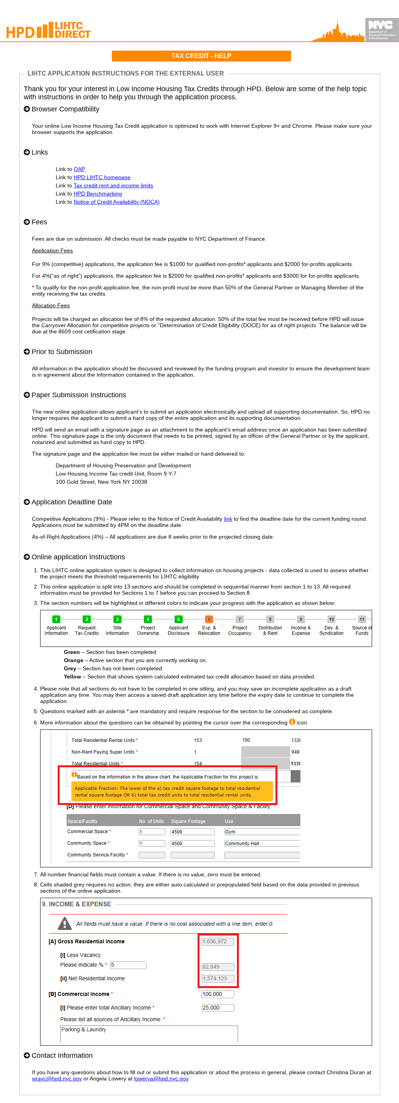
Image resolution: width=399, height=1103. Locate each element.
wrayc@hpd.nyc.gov (57, 1078)
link (228, 519)
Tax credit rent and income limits (113, 185)
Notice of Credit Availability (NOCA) (117, 202)
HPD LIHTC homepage (102, 177)
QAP (79, 169)
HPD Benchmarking (98, 193)
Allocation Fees (51, 305)
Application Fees (52, 250)
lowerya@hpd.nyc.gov (161, 1078)
